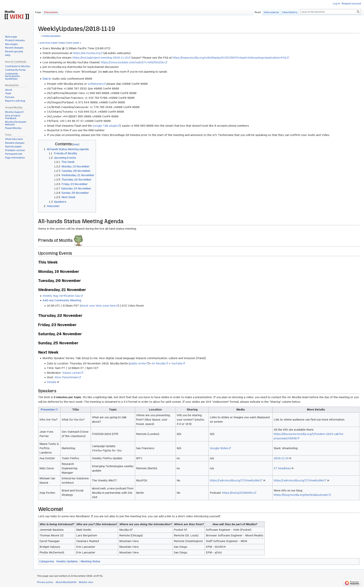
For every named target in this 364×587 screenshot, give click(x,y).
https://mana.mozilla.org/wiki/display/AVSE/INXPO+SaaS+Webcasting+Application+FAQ (229, 57)
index (62, 43)
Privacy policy (45, 582)
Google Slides (219, 448)
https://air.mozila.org (86, 53)
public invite (138, 363)
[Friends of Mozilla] (78, 240)
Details (51, 382)
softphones (95, 84)
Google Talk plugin (105, 125)
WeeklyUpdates (51, 36)
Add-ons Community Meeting (61, 300)
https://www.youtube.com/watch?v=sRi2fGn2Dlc (133, 62)
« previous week (47, 43)
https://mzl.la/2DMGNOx (238, 492)
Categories (46, 561)
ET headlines (282, 468)
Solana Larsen (71, 372)
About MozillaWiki (66, 582)
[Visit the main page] (17, 15)
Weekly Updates (67, 561)
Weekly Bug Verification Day (61, 295)
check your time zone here (98, 305)
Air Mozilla (158, 363)
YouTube (176, 363)
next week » (74, 43)
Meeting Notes (90, 561)
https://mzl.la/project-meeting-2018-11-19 (100, 57)
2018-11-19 (281, 458)
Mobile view (86, 582)
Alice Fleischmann (66, 377)
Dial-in (46, 78)
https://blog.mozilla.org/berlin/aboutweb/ (301, 495)
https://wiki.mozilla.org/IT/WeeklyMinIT (236, 480)
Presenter (48, 409)
